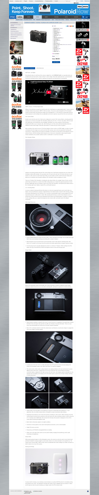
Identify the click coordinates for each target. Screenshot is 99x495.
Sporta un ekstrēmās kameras (16, 33)
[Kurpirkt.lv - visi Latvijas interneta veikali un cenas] (28, 492)
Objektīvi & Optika (19, 19)
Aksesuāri (80, 19)
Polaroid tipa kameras (15, 31)
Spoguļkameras (13, 29)
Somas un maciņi (73, 19)
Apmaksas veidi (18, 1)
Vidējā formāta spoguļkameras (16, 34)
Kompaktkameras (14, 27)
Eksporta (31, 1)
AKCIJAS (76, 17)
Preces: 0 (87, 17)
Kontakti (56, 1)
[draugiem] (69, 25)
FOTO (37, 17)
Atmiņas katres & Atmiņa (59, 19)
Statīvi (53, 19)
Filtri (34, 19)
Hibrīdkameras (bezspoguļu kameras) (16, 25)
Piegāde (25, 1)
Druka (84, 19)
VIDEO (46, 17)
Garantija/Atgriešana (39, 1)
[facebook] (67, 25)
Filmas (88, 19)
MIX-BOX (56, 17)
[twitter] (66, 25)
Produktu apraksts (29, 68)
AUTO (66, 17)
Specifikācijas (40, 68)
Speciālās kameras (14, 36)
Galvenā (11, 1)
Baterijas (67, 19)
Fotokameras (12, 19)
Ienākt (82, 0)
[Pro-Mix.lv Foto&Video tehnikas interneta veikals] (16, 17)
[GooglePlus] (70, 25)
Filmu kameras (13, 38)
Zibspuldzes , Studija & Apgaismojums (43, 19)
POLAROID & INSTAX (28, 19)
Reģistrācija (87, 0)
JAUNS (28, 17)
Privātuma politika (48, 1)
